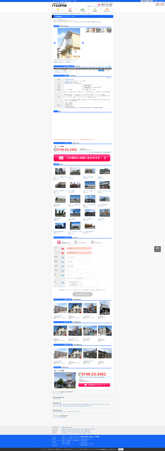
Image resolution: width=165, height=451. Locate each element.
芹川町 (95, 404)
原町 (98, 404)
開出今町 (61, 406)
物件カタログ (55, 445)
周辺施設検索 (76, 440)
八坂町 (63, 404)
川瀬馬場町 (68, 406)
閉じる (121, 449)
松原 (103, 404)
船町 (108, 404)
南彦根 (71, 82)
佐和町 (89, 429)
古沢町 (106, 404)
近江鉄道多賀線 (77, 431)
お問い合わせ (76, 436)
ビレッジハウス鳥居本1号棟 (58, 315)
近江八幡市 (55, 398)
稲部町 (54, 406)
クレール (100, 338)
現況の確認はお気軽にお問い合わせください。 (63, 72)
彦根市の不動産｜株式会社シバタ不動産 (90, 436)
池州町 (66, 404)
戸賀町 (75, 404)
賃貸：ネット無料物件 (67, 440)
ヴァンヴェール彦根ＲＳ (87, 338)
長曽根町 (84, 406)
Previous (55, 43)
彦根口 (77, 411)
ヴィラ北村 (100, 315)
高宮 (80, 411)
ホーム (54, 436)
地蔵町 (64, 406)
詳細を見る (101, 70)
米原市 (59, 398)
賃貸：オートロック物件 (67, 438)
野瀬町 (82, 404)
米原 (79, 432)
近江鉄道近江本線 (68, 83)
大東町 (82, 429)
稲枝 (61, 411)
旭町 (89, 406)
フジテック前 (65, 411)
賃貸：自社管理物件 (66, 442)
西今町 (57, 404)
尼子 (87, 432)
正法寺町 (80, 406)
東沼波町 (79, 404)
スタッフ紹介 (76, 438)
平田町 (54, 404)
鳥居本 (69, 411)
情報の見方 (109, 77)
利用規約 (61, 289)
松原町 (100, 404)
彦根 (70, 81)
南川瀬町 (70, 404)
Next (83, 43)
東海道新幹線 (87, 431)
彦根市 (68, 79)
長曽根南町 (72, 79)
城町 (93, 404)
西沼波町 (72, 406)
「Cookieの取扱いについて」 (104, 449)
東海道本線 (67, 81)
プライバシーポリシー (69, 289)
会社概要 (54, 438)
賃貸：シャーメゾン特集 (57, 393)
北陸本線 (82, 431)
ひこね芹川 (74, 83)
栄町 (73, 404)
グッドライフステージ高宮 (88, 315)
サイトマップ (55, 443)
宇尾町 (57, 406)
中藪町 (90, 404)
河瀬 (59, 411)
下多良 (93, 429)
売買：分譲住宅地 (66, 443)
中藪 (87, 406)
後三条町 (76, 406)
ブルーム (70, 315)
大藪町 (60, 404)
